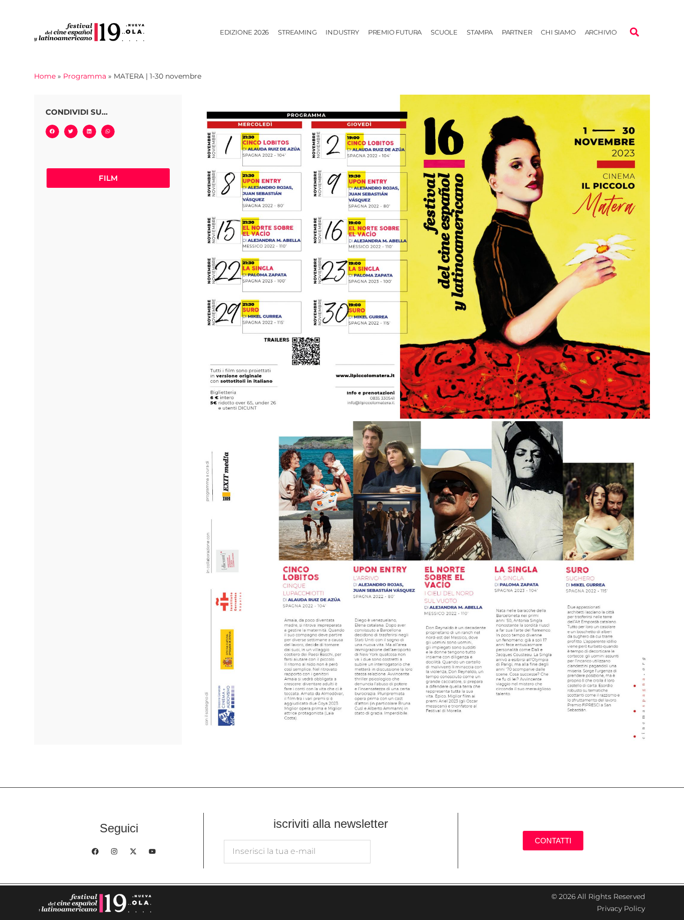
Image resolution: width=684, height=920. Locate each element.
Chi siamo (558, 32)
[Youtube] (152, 851)
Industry (342, 32)
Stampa (480, 32)
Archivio (601, 32)
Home (45, 76)
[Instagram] (114, 851)
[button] (634, 32)
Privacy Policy (621, 908)
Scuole (444, 32)
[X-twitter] (133, 851)
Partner (517, 32)
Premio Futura (395, 32)
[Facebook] (95, 851)
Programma (84, 76)
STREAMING (297, 32)
